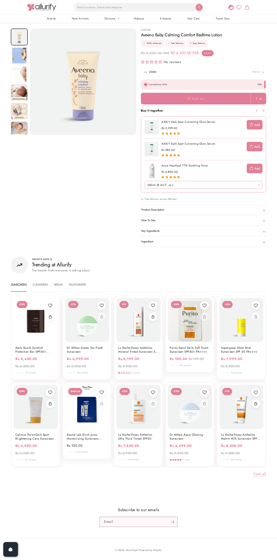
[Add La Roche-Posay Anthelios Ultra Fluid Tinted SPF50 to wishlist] (153, 392)
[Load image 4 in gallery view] (19, 92)
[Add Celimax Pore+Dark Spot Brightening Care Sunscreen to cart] (50, 403)
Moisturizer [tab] (77, 285)
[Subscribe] (172, 522)
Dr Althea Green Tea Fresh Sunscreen (85, 350)
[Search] (199, 7)
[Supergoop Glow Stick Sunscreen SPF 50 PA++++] (241, 320)
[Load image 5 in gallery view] (19, 111)
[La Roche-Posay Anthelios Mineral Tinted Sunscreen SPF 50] (138, 320)
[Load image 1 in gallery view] (19, 37)
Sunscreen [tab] (19, 285)
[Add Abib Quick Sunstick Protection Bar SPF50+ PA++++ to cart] (50, 316)
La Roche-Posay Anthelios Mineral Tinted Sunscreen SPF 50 (138, 350)
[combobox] (138, 7)
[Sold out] (101, 316)
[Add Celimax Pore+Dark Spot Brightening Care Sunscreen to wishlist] (50, 392)
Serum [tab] (58, 285)
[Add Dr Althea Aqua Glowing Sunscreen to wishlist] (204, 392)
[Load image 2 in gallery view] (19, 55)
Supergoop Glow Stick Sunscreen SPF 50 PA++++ (239, 350)
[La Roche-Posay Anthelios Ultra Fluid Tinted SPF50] (138, 407)
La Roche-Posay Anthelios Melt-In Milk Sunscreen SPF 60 (239, 436)
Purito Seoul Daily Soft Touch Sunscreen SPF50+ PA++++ (189, 350)
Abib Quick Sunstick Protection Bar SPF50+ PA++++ (30, 350)
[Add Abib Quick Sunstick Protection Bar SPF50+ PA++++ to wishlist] (50, 305)
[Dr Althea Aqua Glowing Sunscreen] (190, 407)
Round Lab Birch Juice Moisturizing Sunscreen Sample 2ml (82, 436)
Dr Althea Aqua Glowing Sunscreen (186, 436)
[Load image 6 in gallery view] (19, 130)
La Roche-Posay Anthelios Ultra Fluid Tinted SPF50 (135, 436)
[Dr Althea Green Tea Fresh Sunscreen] (87, 320)
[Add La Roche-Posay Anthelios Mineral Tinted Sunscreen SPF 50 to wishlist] (153, 305)
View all (259, 473)
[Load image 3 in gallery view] (19, 74)
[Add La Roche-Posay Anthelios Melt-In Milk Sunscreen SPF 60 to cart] (255, 403)
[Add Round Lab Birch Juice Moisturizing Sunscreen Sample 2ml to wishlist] (101, 392)
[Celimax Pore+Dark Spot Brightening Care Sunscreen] (36, 407)
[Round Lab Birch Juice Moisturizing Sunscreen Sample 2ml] (87, 407)
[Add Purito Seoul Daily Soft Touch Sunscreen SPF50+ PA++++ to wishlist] (204, 305)
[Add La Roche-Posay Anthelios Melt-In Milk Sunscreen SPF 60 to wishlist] (255, 392)
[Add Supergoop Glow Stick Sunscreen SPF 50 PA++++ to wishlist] (255, 305)
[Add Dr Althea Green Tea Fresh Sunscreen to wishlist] (101, 305)
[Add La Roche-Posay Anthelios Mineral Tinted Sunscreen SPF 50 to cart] (153, 316)
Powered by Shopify (150, 550)
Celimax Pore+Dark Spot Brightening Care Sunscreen (34, 436)
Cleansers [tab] (40, 285)
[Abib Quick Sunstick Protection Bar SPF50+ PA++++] (36, 320)
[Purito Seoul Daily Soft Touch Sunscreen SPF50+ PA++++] (190, 320)
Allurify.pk (132, 550)
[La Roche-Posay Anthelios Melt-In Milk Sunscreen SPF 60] (241, 407)
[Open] (10, 549)
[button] (247, 7)
